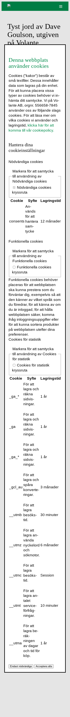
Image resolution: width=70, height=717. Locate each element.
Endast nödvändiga (21, 666)
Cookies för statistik (25, 339)
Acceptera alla (44, 666)
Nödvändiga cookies (26, 162)
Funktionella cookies (26, 241)
